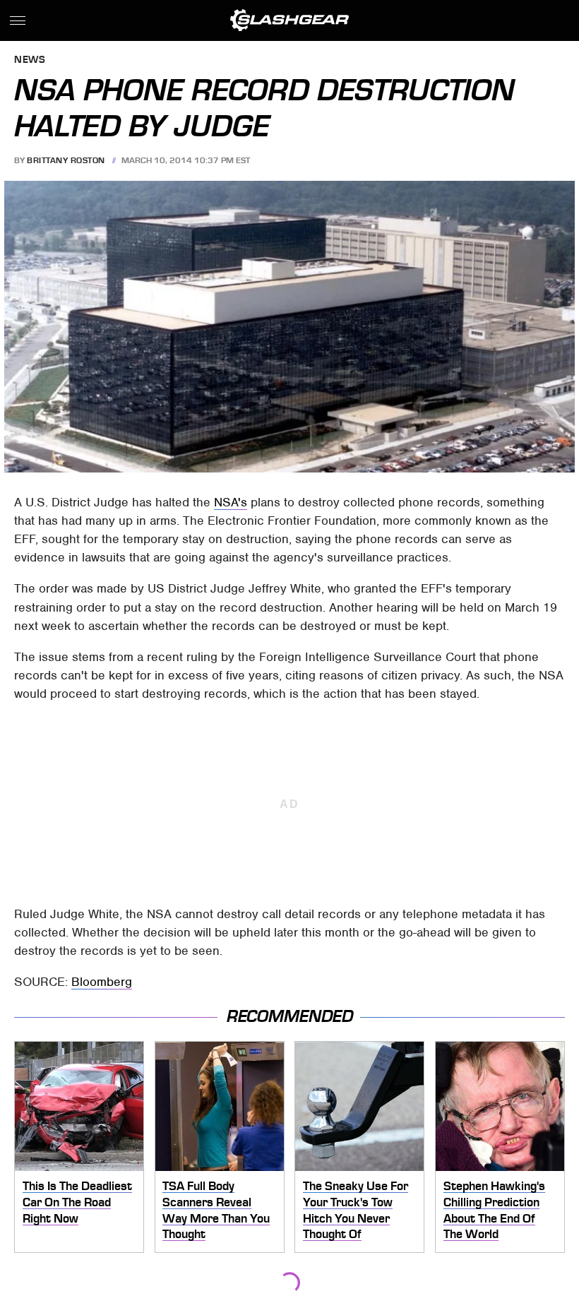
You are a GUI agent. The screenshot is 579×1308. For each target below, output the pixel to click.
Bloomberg (101, 981)
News (29, 60)
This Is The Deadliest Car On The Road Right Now (77, 1202)
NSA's (230, 502)
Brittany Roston (66, 160)
